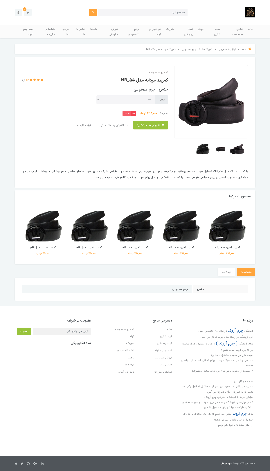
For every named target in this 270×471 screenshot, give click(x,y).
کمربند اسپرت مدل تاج (227, 247)
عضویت (24, 331)
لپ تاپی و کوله (155, 32)
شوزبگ (170, 29)
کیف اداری (217, 32)
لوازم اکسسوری (133, 32)
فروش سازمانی (113, 32)
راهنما (93, 29)
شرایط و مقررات (50, 32)
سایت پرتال (226, 463)
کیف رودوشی (188, 32)
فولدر (201, 29)
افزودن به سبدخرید (149, 125)
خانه (250, 29)
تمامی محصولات (237, 32)
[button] (28, 12)
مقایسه (82, 125)
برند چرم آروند (28, 32)
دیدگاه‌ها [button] (226, 272)
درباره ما (65, 32)
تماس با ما (80, 32)
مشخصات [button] (246, 272)
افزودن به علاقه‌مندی (112, 125)
